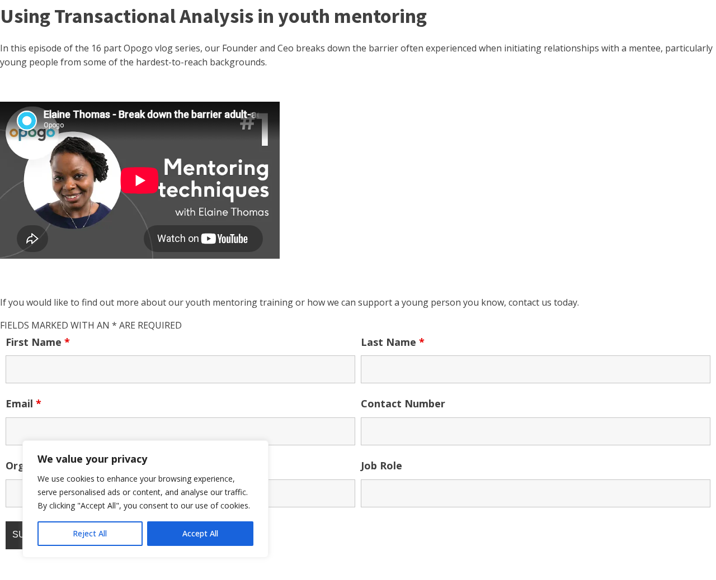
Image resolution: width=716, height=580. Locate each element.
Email (23, 403)
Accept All (200, 533)
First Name (38, 342)
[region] (145, 499)
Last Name (393, 342)
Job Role (381, 465)
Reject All (90, 533)
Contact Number (403, 403)
